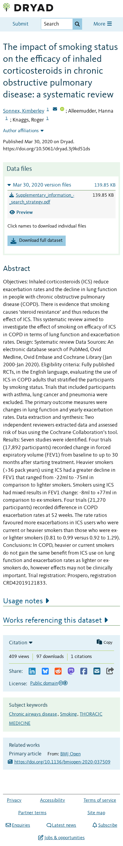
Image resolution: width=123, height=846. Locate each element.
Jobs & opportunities (64, 838)
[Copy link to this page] (110, 671)
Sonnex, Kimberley (23, 111)
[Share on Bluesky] (45, 671)
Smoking (68, 714)
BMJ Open (70, 754)
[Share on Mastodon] (70, 671)
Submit (20, 24)
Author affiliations (21, 131)
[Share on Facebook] (83, 671)
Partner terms (32, 813)
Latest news (64, 825)
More (100, 24)
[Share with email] (96, 671)
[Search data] (77, 24)
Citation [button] (18, 642)
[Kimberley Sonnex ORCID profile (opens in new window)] (62, 109)
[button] (61, 184)
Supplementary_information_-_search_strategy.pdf (41, 199)
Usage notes (23, 601)
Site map (96, 813)
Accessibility (52, 800)
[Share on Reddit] (58, 671)
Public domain (44, 683)
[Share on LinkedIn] (32, 671)
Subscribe (107, 825)
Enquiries (21, 825)
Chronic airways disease (33, 714)
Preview (24, 212)
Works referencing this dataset (52, 620)
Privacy (14, 800)
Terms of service (100, 800)
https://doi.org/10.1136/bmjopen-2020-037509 (62, 762)
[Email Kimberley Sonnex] (55, 109)
